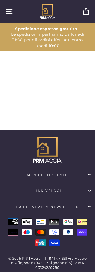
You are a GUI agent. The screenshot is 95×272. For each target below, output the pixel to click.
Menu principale (47, 175)
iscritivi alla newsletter (47, 207)
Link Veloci (47, 191)
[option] (47, 37)
